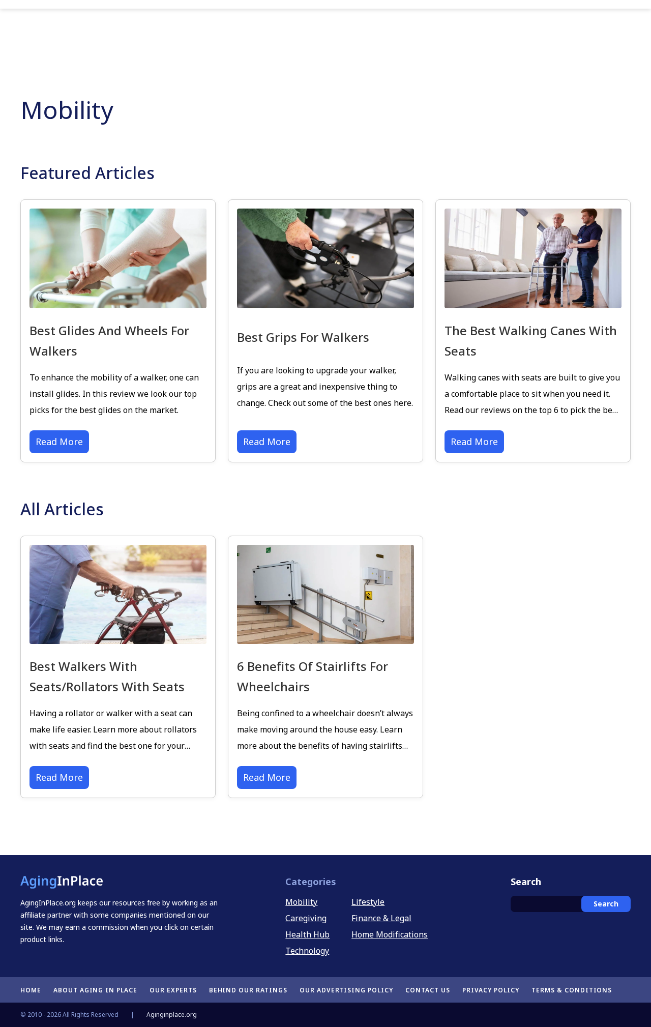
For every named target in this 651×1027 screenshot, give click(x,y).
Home (30, 990)
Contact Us (427, 990)
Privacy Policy (490, 990)
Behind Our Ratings (248, 990)
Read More (59, 441)
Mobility (301, 901)
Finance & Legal (381, 918)
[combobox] (571, 904)
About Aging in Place (95, 990)
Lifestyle (367, 901)
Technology (307, 950)
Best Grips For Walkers (303, 337)
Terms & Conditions (571, 990)
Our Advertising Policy (346, 990)
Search (606, 903)
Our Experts (173, 990)
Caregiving (306, 918)
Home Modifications (389, 934)
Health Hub (307, 934)
